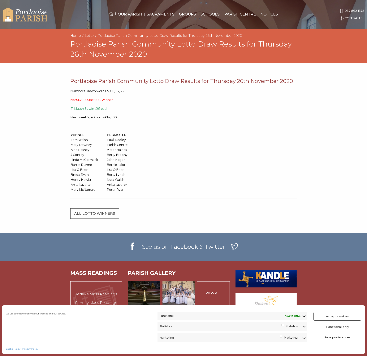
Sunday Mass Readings (96, 302)
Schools (210, 14)
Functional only (337, 327)
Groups (187, 14)
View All (213, 293)
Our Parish (130, 14)
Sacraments (160, 14)
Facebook (184, 246)
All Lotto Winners (94, 213)
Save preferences (337, 337)
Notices (269, 14)
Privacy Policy (30, 348)
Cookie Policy (13, 348)
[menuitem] (111, 17)
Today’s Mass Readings (96, 294)
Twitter (215, 246)
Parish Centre (240, 14)
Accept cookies (337, 316)
